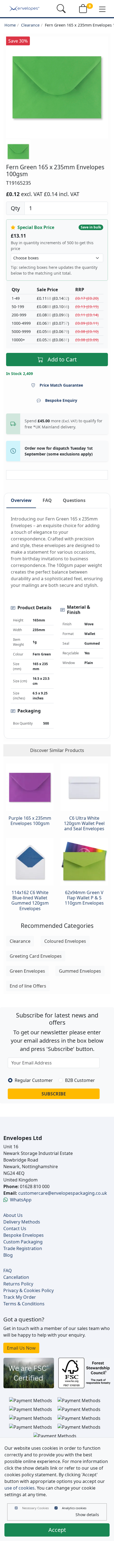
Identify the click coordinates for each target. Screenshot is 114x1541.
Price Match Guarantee (61, 385)
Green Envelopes (27, 971)
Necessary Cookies (35, 1508)
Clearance (30, 25)
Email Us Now (21, 1348)
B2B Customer (80, 1080)
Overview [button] (21, 500)
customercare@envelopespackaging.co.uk (62, 1193)
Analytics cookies (74, 1508)
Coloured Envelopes (65, 941)
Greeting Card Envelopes (36, 956)
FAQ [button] (47, 500)
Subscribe (54, 1094)
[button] (102, 8)
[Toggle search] (61, 8)
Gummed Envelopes (80, 971)
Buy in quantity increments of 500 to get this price (52, 245)
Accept (57, 1530)
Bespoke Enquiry (61, 400)
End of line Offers (28, 986)
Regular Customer (34, 1080)
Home (10, 25)
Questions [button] (74, 500)
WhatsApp (21, 1200)
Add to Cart (62, 359)
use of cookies (19, 1488)
